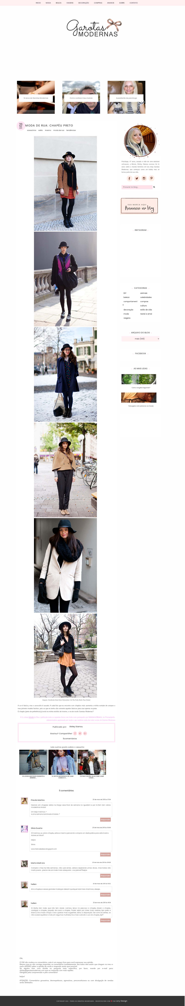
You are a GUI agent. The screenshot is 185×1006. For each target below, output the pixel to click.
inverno (48, 130)
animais (143, 293)
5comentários (70, 738)
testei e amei (146, 314)
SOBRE (122, 3)
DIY (125, 293)
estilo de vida (146, 309)
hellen (33, 884)
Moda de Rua (58, 130)
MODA (48, 3)
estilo (40, 130)
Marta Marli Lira (38, 863)
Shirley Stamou (76, 726)
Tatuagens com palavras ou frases (141, 406)
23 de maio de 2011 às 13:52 (102, 884)
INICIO (38, 3)
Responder (105, 819)
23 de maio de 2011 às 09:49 (101, 828)
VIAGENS (69, 3)
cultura (143, 305)
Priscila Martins (38, 800)
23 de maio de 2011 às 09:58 (101, 862)
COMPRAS (98, 3)
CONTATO (134, 3)
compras (144, 301)
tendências (71, 130)
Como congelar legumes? (141, 388)
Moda (31, 717)
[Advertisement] (92, 62)
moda (126, 314)
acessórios (31, 130)
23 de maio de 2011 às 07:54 (102, 800)
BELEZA (58, 3)
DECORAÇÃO (83, 3)
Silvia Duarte (36, 828)
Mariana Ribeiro (95, 717)
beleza (126, 297)
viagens (127, 318)
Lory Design (121, 1001)
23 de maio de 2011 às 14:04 (102, 903)
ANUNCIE (110, 3)
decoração (128, 309)
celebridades (146, 297)
